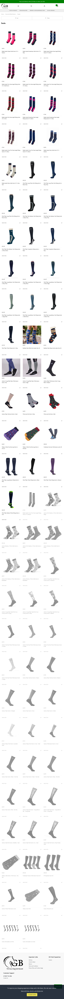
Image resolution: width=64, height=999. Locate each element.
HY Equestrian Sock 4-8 (48, 875)
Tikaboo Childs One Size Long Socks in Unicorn (10, 448)
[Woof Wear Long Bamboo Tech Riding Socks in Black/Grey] (53, 302)
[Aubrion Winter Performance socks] (11, 895)
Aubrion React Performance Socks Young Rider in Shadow (52, 382)
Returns (30, 964)
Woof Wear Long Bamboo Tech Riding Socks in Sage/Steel (11, 316)
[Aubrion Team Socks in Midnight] (11, 697)
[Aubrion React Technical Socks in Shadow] (53, 664)
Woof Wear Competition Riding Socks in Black (31, 250)
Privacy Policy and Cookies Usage (36, 968)
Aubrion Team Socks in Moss (28, 710)
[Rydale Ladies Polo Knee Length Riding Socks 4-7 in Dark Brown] (11, 71)
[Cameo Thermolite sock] (53, 895)
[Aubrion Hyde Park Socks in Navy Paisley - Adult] (53, 829)
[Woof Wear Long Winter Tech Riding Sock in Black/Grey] (32, 170)
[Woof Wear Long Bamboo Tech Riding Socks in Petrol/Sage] (53, 269)
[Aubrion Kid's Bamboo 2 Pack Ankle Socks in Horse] (32, 532)
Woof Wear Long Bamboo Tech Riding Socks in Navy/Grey (11, 283)
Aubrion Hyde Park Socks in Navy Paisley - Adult (52, 843)
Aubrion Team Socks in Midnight (8, 710)
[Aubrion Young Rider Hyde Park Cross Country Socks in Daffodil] (53, 598)
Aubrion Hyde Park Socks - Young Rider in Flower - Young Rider (52, 810)
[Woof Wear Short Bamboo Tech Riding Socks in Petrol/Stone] (11, 236)
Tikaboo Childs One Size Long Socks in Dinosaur (31, 448)
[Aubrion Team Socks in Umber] (53, 697)
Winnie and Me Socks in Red (49, 414)
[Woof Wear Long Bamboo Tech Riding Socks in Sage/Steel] (11, 302)
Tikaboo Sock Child (27, 908)
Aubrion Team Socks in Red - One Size (9, 809)
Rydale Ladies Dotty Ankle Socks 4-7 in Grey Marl (11, 184)
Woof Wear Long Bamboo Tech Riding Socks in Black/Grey (53, 316)
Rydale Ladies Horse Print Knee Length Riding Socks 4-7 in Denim (32, 151)
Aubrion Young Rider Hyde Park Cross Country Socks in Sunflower (51, 580)
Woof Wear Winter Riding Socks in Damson (52, 480)
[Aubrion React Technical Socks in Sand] (11, 401)
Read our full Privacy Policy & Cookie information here (32, 991)
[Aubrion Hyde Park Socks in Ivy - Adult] (32, 829)
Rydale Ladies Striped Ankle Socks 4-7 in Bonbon (10, 52)
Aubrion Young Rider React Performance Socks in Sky (10, 382)
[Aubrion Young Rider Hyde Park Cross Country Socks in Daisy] (32, 598)
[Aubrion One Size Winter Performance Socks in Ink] (53, 631)
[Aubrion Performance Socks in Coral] (53, 730)
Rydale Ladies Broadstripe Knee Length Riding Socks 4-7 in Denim (30, 118)
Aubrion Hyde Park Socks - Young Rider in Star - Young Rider (31, 810)
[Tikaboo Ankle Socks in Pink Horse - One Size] (11, 862)
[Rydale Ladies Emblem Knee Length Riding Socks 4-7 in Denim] (53, 38)
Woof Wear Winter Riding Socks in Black (31, 480)
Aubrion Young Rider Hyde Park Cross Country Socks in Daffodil (51, 613)
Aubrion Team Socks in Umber (50, 710)
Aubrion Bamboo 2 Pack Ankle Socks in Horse (52, 547)
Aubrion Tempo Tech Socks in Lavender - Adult (10, 744)
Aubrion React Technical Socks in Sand (9, 414)
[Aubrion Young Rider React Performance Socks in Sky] (11, 368)
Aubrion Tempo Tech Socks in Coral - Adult (31, 743)
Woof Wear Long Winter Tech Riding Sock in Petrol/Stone (11, 217)
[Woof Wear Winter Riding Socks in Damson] (53, 467)
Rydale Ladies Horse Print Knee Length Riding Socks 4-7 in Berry (11, 151)
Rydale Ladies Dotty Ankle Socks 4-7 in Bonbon (51, 151)
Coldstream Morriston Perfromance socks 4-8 (53, 447)
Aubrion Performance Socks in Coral (51, 743)
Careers (50, 960)
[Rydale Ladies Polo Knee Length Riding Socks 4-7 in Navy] (53, 71)
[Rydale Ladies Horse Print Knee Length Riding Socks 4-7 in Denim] (32, 137)
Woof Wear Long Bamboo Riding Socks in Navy (10, 481)
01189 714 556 (7, 976)
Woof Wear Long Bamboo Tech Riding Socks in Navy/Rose (32, 283)
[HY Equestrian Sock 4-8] (53, 862)
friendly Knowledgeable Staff (37, 10)
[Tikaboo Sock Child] (32, 895)
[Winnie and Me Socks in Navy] (32, 401)
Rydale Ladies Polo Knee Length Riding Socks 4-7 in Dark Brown (11, 85)
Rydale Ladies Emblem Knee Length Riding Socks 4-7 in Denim (52, 52)
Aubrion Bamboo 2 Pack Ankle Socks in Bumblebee (31, 580)
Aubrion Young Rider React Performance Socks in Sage (31, 382)
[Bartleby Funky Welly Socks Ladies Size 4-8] (32, 335)
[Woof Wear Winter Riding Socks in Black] (32, 467)
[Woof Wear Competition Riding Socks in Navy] (53, 236)
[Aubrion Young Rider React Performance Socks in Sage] (32, 368)
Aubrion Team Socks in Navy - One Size (52, 776)
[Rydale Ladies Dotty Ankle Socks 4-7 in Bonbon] (53, 137)
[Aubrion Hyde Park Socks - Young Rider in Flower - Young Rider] (53, 796)
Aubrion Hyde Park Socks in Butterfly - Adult (11, 842)
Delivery (30, 960)
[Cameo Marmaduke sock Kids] (11, 928)
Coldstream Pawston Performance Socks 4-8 (31, 875)
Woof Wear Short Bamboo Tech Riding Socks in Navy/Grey (53, 217)
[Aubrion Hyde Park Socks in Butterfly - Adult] (11, 829)
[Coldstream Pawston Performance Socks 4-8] (32, 862)
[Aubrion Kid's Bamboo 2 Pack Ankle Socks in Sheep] (53, 499)
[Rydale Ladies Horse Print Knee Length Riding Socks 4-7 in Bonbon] (32, 499)
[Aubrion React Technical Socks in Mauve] (32, 664)
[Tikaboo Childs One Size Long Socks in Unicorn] (11, 434)
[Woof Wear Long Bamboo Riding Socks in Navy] (11, 467)
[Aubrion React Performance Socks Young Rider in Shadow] (53, 368)
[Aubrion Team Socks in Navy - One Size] (53, 763)
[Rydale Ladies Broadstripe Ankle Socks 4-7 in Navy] (32, 38)
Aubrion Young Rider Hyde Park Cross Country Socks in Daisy (30, 613)
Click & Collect (32, 962)
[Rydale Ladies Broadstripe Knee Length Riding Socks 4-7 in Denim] (32, 104)
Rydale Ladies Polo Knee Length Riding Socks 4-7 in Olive (11, 118)
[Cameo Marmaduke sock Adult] (32, 928)
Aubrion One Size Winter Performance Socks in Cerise (11, 645)
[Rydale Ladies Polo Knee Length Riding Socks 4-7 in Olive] (11, 104)
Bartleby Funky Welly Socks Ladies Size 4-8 (31, 348)
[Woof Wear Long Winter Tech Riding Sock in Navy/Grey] (53, 170)
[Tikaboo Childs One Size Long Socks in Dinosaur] (32, 434)
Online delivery (23, 10)
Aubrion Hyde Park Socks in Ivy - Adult (30, 842)
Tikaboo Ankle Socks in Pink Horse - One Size (10, 876)
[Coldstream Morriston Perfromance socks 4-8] (53, 434)
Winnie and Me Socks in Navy (29, 414)
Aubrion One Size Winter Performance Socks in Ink (53, 645)
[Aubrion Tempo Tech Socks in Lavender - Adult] (11, 730)
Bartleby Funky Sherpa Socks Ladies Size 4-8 (52, 348)
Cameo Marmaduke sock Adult (29, 941)
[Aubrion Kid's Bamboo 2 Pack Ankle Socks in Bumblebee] (11, 565)
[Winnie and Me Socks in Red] (53, 401)
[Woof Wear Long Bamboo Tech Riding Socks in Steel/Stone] (32, 302)
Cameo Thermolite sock (48, 908)
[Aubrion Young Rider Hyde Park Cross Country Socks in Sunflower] (53, 565)
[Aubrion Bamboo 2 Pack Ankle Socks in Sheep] (11, 532)
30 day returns (51, 10)
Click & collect (13, 10)
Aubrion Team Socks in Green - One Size (31, 776)
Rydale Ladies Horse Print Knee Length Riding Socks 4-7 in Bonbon (32, 514)
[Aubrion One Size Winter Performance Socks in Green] (32, 631)
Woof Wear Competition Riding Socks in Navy (52, 250)
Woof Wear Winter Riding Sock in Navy (10, 348)
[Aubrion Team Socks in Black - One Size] (11, 763)
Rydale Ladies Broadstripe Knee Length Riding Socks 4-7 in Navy (51, 118)
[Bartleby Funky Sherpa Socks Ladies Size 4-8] (53, 335)
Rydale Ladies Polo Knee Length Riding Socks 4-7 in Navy (53, 85)
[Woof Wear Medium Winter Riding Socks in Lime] (11, 499)
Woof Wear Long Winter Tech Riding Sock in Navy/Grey (53, 184)
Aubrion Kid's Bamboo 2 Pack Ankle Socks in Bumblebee (11, 580)
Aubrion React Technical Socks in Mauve (31, 677)
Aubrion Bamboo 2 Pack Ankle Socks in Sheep (10, 547)
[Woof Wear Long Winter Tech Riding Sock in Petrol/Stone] (11, 203)
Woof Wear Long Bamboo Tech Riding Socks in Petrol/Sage (53, 283)
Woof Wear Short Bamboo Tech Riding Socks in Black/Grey (32, 217)
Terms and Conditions (33, 966)
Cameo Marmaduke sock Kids (8, 941)
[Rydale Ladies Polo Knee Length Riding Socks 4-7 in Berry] (32, 71)
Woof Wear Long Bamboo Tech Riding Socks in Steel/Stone (32, 316)
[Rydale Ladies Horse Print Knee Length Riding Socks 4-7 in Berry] (11, 137)
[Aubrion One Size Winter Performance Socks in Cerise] (11, 631)
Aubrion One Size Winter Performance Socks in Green (32, 645)
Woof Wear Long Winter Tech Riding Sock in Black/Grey (32, 184)
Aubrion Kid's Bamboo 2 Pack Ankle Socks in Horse (32, 547)
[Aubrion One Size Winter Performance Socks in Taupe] (11, 664)
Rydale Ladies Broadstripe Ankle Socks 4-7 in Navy (32, 52)
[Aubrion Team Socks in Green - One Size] (32, 763)
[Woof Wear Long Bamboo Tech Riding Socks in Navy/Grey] (11, 269)
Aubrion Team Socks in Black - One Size (10, 776)
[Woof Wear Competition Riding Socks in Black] (32, 236)
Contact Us (5, 978)
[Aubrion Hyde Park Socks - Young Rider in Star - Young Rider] (32, 796)
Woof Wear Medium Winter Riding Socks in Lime (10, 514)
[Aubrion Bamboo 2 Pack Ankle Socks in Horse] (53, 532)
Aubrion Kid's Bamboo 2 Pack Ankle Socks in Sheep (53, 514)
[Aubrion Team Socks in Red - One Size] (11, 796)
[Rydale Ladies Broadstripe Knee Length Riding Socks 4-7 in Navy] (53, 104)
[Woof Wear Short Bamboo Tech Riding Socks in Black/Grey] (32, 203)
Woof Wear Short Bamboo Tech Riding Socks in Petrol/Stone (11, 250)
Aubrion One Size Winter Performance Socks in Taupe (11, 678)
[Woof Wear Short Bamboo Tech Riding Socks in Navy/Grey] (53, 203)
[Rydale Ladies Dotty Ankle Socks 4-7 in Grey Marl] (11, 170)
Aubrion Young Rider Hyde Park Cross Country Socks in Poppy (9, 613)
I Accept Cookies (32, 994)
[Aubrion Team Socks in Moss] (32, 697)
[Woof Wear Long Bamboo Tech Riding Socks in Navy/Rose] (32, 269)
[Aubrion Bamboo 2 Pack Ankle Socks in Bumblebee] (32, 565)
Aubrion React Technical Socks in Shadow (52, 677)
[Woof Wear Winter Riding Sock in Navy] (11, 335)
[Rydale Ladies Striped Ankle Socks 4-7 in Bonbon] (11, 38)
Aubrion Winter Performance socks (9, 908)
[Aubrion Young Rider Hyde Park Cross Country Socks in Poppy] (11, 598)
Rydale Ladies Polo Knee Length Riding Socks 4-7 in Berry (32, 85)
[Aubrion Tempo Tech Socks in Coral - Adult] (32, 730)
